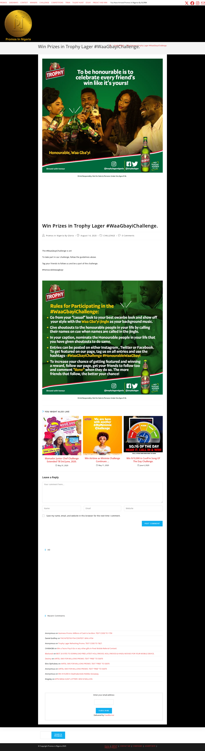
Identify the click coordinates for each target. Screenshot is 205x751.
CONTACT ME (125, 746)
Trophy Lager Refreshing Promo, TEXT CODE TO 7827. (80, 643)
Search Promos (58, 735)
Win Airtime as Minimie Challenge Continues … (102, 460)
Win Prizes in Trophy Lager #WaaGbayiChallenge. (147, 45)
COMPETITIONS (57, 2)
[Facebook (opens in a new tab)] (192, 3)
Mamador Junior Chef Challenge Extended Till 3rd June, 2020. (62, 460)
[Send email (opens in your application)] (202, 3)
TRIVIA (67, 2)
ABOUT (114, 746)
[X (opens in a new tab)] (187, 3)
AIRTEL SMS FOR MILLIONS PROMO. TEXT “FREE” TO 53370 (78, 658)
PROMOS (3, 2)
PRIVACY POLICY (111, 748)
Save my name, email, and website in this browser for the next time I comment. (83, 515)
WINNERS (33, 2)
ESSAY (88, 2)
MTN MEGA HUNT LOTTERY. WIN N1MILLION (73, 679)
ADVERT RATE (150, 746)
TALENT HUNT (78, 2)
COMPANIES (137, 746)
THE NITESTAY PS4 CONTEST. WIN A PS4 (76, 638)
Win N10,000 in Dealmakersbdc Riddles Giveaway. (78, 674)
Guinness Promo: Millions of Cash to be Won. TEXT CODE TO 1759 (85, 633)
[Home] (110, 45)
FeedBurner (109, 715)
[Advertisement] (102, 201)
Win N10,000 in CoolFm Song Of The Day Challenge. (143, 460)
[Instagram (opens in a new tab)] (197, 3)
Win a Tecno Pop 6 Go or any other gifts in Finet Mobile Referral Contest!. (87, 648)
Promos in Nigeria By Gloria (60, 235)
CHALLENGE (44, 2)
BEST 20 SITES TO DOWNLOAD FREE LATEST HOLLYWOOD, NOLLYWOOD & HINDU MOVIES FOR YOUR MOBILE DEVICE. (105, 653)
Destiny (48, 658)
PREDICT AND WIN (100, 2)
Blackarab (49, 653)
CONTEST (24, 2)
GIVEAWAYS (13, 2)
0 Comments (128, 235)
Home (107, 746)
